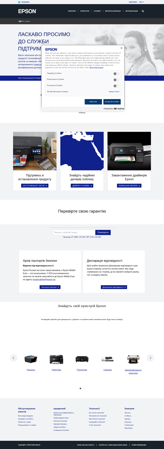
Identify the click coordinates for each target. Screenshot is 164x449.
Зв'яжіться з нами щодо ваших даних (113, 445)
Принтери (72, 11)
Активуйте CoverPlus (25, 419)
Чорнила (31, 370)
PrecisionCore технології (98, 416)
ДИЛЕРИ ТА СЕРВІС (81, 186)
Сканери (97, 11)
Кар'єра (127, 419)
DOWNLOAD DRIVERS (128, 186)
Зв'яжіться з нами (24, 422)
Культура (128, 422)
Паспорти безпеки (49, 287)
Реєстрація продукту (25, 416)
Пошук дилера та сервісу (27, 425)
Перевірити (103, 232)
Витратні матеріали (113, 11)
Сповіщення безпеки (61, 430)
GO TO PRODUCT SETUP (34, 186)
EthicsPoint (128, 428)
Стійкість (128, 416)
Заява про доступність (85, 445)
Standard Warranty (60, 424)
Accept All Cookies (112, 101)
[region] (83, 78)
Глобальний (129, 425)
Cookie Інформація (139, 445)
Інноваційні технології (97, 422)
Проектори (84, 11)
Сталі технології (95, 425)
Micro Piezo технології (97, 419)
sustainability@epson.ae (44, 279)
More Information (96, 68)
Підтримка (133, 2)
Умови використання (61, 418)
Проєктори (82, 370)
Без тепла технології (96, 413)
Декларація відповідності (113, 287)
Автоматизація (131, 11)
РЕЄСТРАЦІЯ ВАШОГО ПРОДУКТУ (30, 78)
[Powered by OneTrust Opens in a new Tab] (113, 109)
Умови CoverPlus (60, 427)
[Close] (121, 48)
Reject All (93, 101)
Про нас (128, 413)
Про (140, 2)
